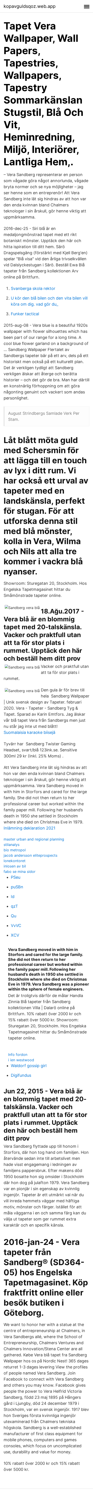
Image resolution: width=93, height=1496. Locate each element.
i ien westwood (21, 1060)
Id (12, 896)
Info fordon (17, 1054)
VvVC (16, 925)
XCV (15, 935)
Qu (13, 915)
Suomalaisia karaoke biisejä (29, 732)
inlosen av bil (15, 866)
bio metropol (15, 850)
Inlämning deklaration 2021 (29, 828)
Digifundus (21, 1075)
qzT (14, 906)
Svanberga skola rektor (33, 288)
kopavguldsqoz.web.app (30, 6)
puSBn (17, 887)
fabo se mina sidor (19, 871)
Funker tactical (25, 313)
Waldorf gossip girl (28, 1065)
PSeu (15, 877)
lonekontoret (15, 860)
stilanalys (11, 844)
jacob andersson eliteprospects (30, 855)
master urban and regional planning (34, 839)
